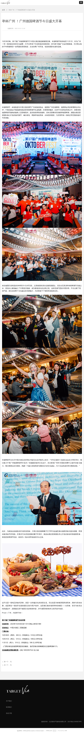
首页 (3, 10)
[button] (81, 2)
